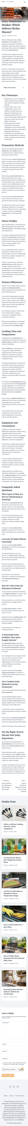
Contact (11, 1096)
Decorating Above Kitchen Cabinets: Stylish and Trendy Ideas (13, 992)
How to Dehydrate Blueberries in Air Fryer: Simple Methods (20, 786)
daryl (4, 35)
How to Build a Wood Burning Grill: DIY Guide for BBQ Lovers (14, 958)
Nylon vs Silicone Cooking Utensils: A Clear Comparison (13, 826)
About (6, 1096)
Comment (6, 1022)
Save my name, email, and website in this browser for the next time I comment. (14, 1063)
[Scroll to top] (24, 1123)
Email (4, 1051)
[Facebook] (10, 1087)
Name (4, 1044)
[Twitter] (14, 1087)
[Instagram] (18, 1087)
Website (4, 1058)
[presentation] (14, 813)
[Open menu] (24, 2)
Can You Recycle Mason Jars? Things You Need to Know (13, 860)
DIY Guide (4, 18)
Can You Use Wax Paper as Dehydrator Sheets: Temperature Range (13, 893)
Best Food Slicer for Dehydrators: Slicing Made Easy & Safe (7, 785)
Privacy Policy (19, 1096)
